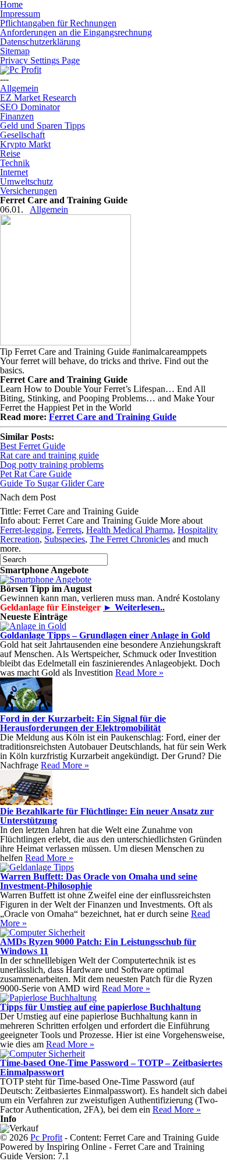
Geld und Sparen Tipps (42, 125)
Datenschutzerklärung (40, 42)
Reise (10, 153)
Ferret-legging (26, 530)
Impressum (20, 14)
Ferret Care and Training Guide (112, 417)
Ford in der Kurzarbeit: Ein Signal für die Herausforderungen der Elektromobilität (83, 723)
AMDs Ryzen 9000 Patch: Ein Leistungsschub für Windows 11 (98, 946)
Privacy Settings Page (40, 60)
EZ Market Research (38, 98)
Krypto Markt (25, 144)
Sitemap (15, 51)
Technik (15, 163)
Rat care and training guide (49, 455)
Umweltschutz (26, 181)
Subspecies (64, 539)
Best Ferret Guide (32, 446)
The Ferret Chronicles (130, 539)
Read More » (139, 672)
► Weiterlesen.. (134, 607)
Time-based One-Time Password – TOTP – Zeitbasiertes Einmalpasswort (111, 1067)
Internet (14, 172)
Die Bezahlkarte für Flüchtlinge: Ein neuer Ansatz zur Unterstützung (107, 815)
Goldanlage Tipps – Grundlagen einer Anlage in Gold (105, 635)
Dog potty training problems (52, 465)
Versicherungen (28, 191)
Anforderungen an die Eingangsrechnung (76, 32)
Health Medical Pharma (129, 530)
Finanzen (17, 116)
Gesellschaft (22, 135)
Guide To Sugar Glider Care (52, 483)
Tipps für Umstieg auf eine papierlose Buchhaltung (100, 1007)
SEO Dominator (30, 107)
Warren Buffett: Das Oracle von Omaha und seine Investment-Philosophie (98, 881)
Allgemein (19, 88)
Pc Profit (46, 1137)
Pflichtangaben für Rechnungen (58, 23)
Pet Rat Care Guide (36, 474)
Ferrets (68, 530)
